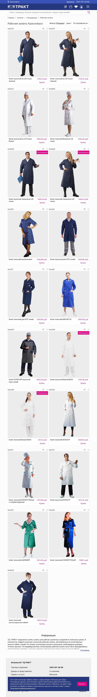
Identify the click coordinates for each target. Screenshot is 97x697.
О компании (54, 671)
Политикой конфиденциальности (22, 688)
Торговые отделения (19, 667)
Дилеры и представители (21, 671)
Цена (68, 23)
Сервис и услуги (17, 674)
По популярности (80, 23)
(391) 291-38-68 (82, 2)
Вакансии (53, 674)
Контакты (70, 2)
